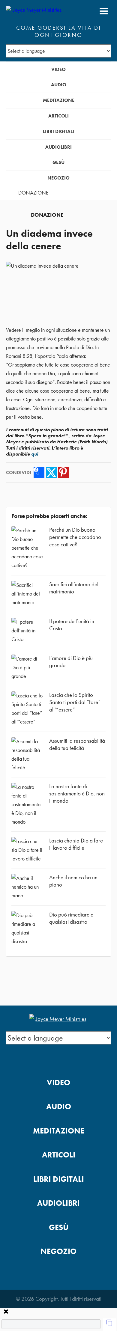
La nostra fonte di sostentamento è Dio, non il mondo (77, 793)
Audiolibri (58, 147)
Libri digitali (58, 131)
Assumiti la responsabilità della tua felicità (77, 744)
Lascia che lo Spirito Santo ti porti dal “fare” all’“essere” (74, 702)
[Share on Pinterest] (63, 472)
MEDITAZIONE (58, 100)
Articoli (58, 116)
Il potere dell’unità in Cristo (71, 624)
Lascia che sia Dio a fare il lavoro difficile (76, 844)
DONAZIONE (33, 192)
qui (34, 454)
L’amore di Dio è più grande (71, 661)
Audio (58, 85)
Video (58, 69)
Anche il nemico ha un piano (73, 881)
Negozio (58, 178)
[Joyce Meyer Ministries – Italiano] (35, 11)
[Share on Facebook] (39, 472)
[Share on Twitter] (51, 472)
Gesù (58, 162)
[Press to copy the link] (109, 1324)
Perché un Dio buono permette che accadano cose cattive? (75, 537)
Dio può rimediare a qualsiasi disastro (71, 918)
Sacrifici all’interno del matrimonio (73, 588)
